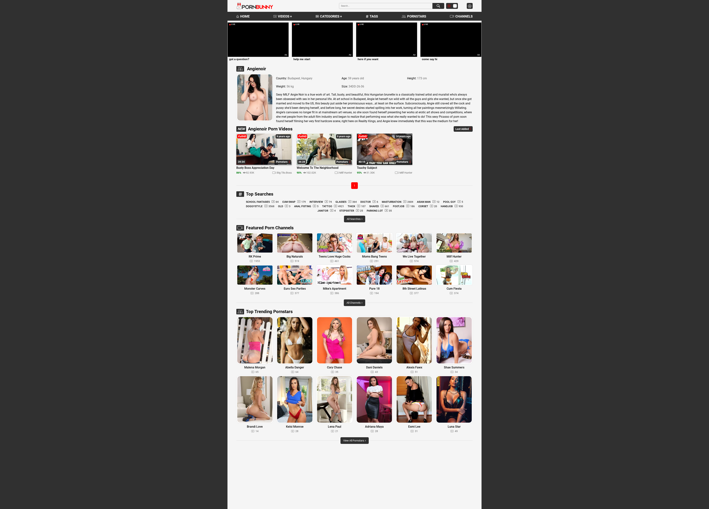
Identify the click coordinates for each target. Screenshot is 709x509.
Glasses (346, 201)
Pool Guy (453, 201)
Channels (464, 16)
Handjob (452, 206)
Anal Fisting (306, 206)
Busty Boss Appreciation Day (255, 168)
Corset (427, 206)
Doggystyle (260, 206)
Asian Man (428, 201)
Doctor (369, 201)
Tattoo (333, 206)
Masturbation (397, 201)
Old (284, 206)
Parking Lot (379, 210)
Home (245, 16)
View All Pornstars (354, 440)
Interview (320, 201)
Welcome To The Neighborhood (317, 168)
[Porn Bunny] (254, 6)
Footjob (404, 206)
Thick (357, 206)
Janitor (326, 210)
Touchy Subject (367, 168)
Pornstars (416, 16)
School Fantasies (262, 201)
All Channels (354, 302)
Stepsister (351, 210)
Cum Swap (294, 201)
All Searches (354, 219)
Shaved (379, 206)
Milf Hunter (345, 172)
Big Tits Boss (284, 172)
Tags (374, 16)
